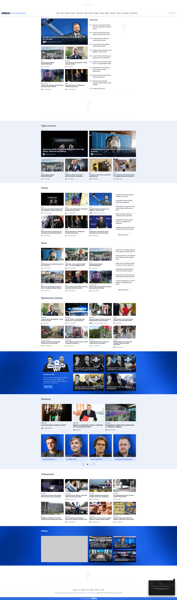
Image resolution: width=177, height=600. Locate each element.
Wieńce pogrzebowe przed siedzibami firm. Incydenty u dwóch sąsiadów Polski (125, 257)
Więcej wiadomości (123, 234)
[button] (70, 13)
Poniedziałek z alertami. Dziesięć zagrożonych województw (124, 201)
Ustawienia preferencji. (91, 592)
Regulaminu (73, 592)
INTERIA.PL (103, 592)
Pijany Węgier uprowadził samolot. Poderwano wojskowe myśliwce (125, 270)
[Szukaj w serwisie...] (169, 13)
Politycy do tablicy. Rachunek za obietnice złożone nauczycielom (124, 215)
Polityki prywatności (82, 592)
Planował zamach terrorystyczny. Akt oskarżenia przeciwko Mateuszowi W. (101, 69)
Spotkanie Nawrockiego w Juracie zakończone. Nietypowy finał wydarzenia (124, 221)
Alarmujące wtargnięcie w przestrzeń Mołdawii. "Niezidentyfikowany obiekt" (125, 282)
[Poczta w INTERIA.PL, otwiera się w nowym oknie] (171, 13)
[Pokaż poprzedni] (83, 464)
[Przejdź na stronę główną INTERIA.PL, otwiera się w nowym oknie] (6, 13)
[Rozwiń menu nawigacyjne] (174, 13)
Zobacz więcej (48, 386)
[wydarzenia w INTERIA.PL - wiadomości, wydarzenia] (18, 13)
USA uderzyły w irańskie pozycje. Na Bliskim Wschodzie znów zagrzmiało (125, 275)
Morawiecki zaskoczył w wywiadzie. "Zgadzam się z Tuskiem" (125, 195)
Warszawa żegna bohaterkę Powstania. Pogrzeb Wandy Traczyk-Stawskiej (102, 82)
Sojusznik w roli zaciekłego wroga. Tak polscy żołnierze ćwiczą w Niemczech (125, 250)
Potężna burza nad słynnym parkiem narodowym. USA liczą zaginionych (125, 264)
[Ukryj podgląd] (174, 579)
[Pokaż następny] (94, 464)
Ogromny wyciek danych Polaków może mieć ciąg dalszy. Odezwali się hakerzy (102, 26)
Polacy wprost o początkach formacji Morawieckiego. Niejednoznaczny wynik (125, 208)
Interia (42, 17)
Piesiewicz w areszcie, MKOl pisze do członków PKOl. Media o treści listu (125, 228)
